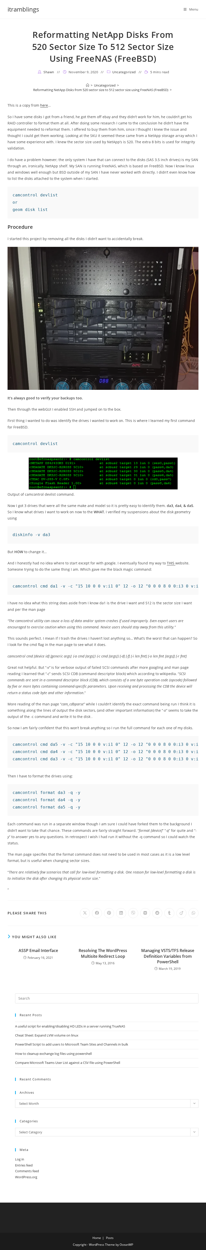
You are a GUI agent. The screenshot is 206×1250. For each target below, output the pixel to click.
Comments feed (27, 1171)
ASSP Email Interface (38, 950)
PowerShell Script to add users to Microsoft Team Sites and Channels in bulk (71, 1044)
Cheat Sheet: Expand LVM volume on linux (46, 1035)
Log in (19, 1159)
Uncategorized (124, 72)
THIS (171, 563)
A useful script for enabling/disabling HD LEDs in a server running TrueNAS (70, 1026)
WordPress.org (26, 1177)
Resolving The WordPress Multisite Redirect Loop (103, 953)
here (44, 105)
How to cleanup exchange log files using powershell (53, 1053)
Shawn (48, 72)
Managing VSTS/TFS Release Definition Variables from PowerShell (167, 956)
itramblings (23, 9)
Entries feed (24, 1165)
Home (96, 1238)
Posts (110, 1238)
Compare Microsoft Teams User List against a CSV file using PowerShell (67, 1062)
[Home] (87, 85)
